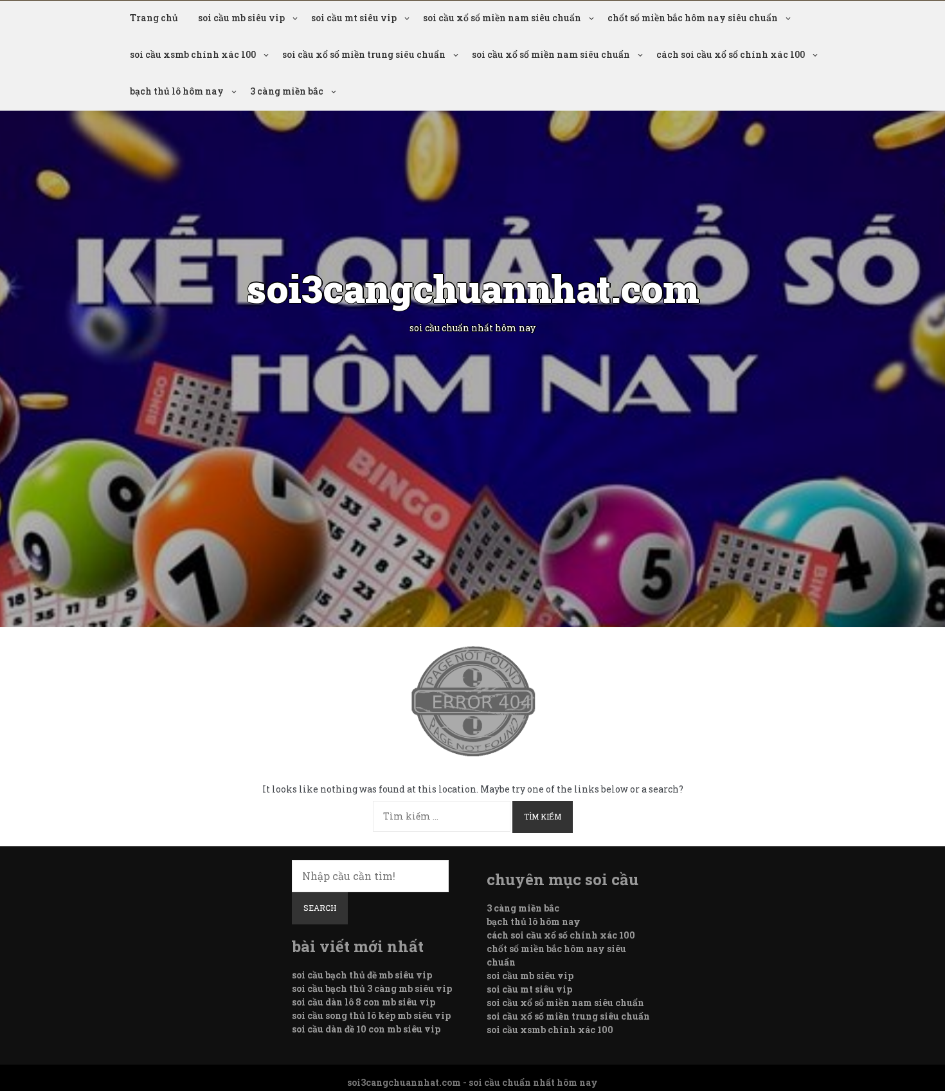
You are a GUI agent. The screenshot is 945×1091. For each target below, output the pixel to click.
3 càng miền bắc (286, 91)
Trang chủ (154, 18)
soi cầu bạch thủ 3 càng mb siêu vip (372, 988)
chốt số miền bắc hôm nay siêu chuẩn (693, 18)
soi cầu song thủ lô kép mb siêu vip (371, 1015)
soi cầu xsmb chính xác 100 (193, 54)
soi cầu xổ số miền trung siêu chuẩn (364, 54)
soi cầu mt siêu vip (354, 18)
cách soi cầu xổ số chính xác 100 (730, 54)
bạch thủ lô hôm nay (177, 91)
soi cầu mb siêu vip (241, 18)
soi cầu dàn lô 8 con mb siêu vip (363, 1002)
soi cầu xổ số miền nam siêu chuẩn (502, 18)
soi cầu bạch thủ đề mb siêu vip (362, 975)
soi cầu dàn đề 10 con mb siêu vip (366, 1029)
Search (319, 908)
